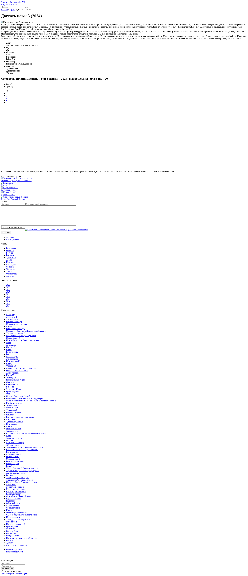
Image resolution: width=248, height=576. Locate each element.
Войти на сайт (7, 569)
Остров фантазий (13, 429)
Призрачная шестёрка (15, 380)
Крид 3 (9, 363)
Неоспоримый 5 (13, 361)
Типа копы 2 (11, 410)
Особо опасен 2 (13, 459)
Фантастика (11, 274)
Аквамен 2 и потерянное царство (21, 368)
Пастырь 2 (10, 347)
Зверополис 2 (12, 431)
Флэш (8, 342)
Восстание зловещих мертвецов (20, 417)
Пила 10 (9, 540)
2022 (8, 287)
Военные (10, 255)
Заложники (11, 484)
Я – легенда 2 (12, 319)
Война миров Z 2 (13, 384)
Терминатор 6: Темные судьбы (19, 480)
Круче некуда (12, 452)
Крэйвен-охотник (14, 403)
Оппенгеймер (12, 531)
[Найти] (26, 7)
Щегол (9, 510)
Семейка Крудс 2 (13, 454)
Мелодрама (11, 264)
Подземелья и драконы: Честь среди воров (24, 398)
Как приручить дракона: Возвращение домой (26, 433)
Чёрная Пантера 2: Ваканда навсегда (22, 468)
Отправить (6, 233)
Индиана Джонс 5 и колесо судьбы (21, 482)
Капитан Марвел (13, 494)
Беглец (9, 354)
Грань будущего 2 (14, 391)
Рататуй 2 (10, 475)
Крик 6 (9, 466)
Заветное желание (14, 438)
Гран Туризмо (12, 526)
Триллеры (10, 269)
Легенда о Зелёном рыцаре (18, 519)
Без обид (10, 387)
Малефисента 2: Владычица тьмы (21, 335)
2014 (8, 306)
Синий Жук (11, 326)
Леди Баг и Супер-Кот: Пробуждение (22, 470)
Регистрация (11, 4)
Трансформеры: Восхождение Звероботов (24, 447)
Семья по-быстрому (15, 443)
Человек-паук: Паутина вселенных (21, 515)
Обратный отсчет (14, 503)
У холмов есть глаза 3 (15, 333)
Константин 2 (12, 352)
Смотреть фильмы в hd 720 (13, 2)
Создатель (10, 419)
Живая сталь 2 (12, 405)
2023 (8, 285)
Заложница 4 (12, 345)
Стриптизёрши (12, 505)
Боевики (10, 250)
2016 (8, 301)
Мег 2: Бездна (12, 356)
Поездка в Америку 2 (15, 524)
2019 (8, 294)
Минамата (10, 529)
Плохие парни (12, 463)
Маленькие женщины (15, 489)
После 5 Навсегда (14, 322)
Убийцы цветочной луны (17, 477)
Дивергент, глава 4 (14, 422)
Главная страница (14, 549)
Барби (8, 349)
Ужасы (9, 271)
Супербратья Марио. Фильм (18, 496)
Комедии (10, 262)
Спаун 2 (9, 426)
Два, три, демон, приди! (16, 545)
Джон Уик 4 (11, 317)
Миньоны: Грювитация (16, 324)
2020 (8, 292)
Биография (11, 248)
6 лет (8, 436)
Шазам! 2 (10, 375)
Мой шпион (11, 522)
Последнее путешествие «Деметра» (21, 538)
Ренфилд (10, 415)
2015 (8, 303)
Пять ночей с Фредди (15, 328)
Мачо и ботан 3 (13, 338)
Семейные (10, 267)
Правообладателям (14, 552)
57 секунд (10, 315)
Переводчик (11, 424)
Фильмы (10, 237)
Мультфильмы (12, 239)
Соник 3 (10, 382)
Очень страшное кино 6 (16, 512)
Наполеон (10, 501)
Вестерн (9, 253)
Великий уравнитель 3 (16, 491)
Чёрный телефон (13, 498)
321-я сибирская (13, 445)
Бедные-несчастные (15, 461)
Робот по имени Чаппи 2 (17, 370)
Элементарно (12, 359)
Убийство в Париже (15, 487)
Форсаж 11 (11, 440)
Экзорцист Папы (13, 389)
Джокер (9, 543)
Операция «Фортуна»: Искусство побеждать (25, 331)
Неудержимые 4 (13, 517)
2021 (8, 289)
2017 (8, 299)
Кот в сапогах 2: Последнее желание (22, 450)
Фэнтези (10, 276)
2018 (8, 296)
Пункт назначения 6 (15, 412)
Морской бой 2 (12, 408)
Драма (9, 260)
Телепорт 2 (11, 377)
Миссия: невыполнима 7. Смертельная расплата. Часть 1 (31, 401)
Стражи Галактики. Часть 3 (18, 396)
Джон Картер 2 (13, 373)
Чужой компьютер (12, 571)
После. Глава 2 (12, 533)
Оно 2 (8, 394)
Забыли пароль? (8, 574)
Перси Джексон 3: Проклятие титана (22, 340)
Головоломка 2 (12, 456)
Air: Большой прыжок (15, 473)
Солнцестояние (13, 508)
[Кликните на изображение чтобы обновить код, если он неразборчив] (56, 230)
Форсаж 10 (11, 366)
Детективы (11, 257)
